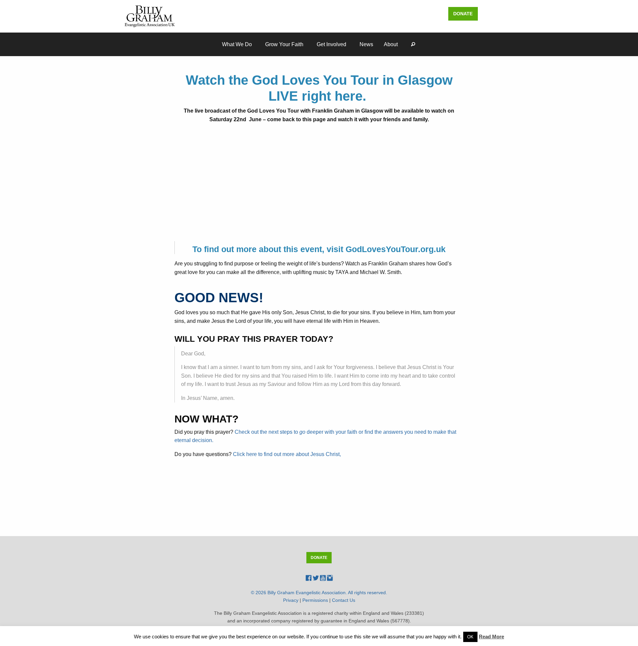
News (366, 44)
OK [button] (470, 636)
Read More (491, 636)
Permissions (315, 600)
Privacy (290, 600)
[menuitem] (238, 44)
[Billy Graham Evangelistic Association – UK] (149, 16)
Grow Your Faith (284, 44)
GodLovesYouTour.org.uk (396, 249)
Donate (463, 13)
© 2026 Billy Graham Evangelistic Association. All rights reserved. (319, 592)
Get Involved (331, 44)
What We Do (237, 44)
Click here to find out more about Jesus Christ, (287, 454)
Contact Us (343, 600)
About (391, 44)
